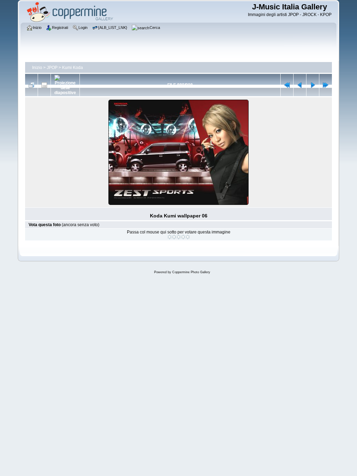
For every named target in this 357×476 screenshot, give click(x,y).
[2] (174, 237)
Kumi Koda (72, 67)
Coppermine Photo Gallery (191, 272)
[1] (169, 237)
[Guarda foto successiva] (312, 85)
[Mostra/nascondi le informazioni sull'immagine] (44, 85)
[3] (178, 237)
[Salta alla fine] (325, 85)
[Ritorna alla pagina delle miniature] (31, 85)
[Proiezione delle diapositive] (65, 85)
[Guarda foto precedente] (300, 85)
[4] (183, 237)
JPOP (52, 67)
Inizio (37, 67)
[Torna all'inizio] (287, 85)
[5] (187, 237)
